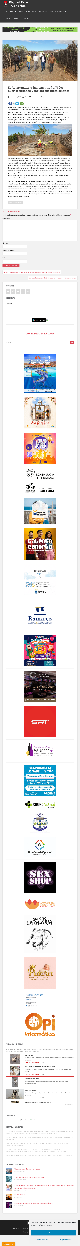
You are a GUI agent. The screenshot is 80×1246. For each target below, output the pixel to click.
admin (26, 97)
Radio (12, 11)
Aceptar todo (53, 1233)
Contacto (27, 19)
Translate (33, 1120)
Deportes (17, 19)
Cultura (8, 19)
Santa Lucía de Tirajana (39, 97)
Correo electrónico (9, 250)
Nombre (5, 243)
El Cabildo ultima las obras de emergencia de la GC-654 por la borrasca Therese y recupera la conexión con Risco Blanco (37, 1144)
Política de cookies (45, 1225)
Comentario (6, 218)
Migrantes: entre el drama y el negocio (27, 1169)
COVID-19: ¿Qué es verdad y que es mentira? (29, 1177)
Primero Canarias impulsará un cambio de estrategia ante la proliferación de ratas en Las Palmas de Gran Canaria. (39, 1138)
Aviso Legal (26, 1229)
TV (6, 11)
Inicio (21, 11)
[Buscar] (72, 342)
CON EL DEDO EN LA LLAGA (40, 333)
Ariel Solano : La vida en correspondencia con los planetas (33, 1203)
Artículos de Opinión (57, 11)
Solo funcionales (42, 1239)
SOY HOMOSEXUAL (20, 1195)
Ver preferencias (65, 1239)
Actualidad (30, 11)
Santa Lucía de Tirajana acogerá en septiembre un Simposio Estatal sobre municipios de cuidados (39, 1155)
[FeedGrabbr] (40, 1104)
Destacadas (43, 11)
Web (4, 258)
